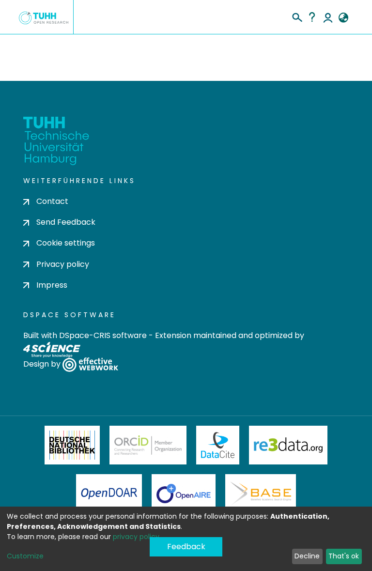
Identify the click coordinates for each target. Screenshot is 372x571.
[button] (343, 18)
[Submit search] (297, 16)
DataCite (217, 445)
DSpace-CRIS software (103, 335)
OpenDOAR (109, 493)
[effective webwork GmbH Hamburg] (90, 364)
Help (312, 17)
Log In (328, 17)
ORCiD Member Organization (148, 445)
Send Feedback (65, 222)
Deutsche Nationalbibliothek (72, 445)
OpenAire (183, 493)
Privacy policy (62, 264)
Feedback (186, 546)
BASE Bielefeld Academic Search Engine (260, 493)
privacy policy (136, 536)
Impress (51, 285)
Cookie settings (65, 242)
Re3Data (288, 445)
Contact (52, 201)
